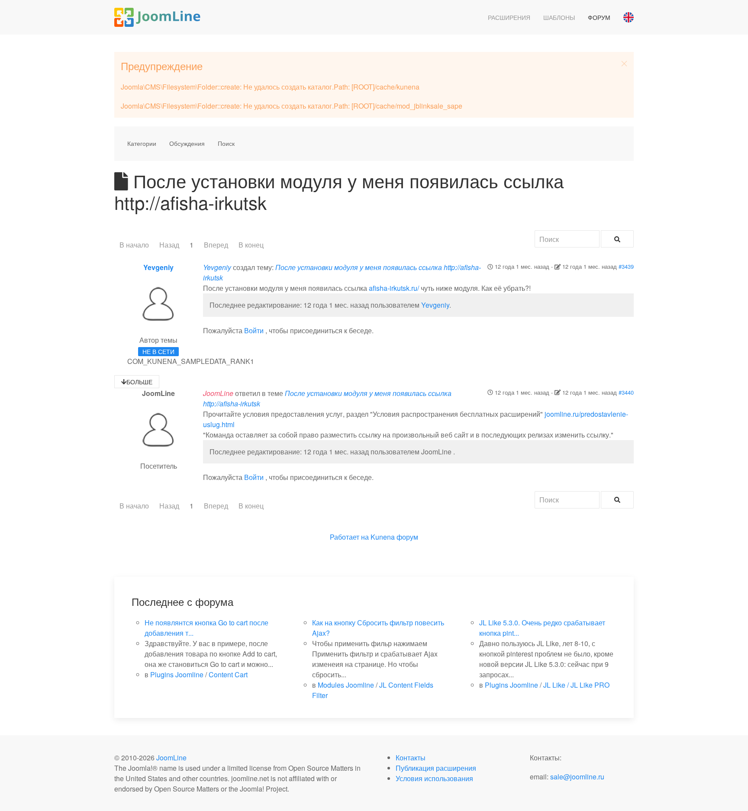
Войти (254, 330)
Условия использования (434, 778)
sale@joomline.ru (577, 777)
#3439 (626, 266)
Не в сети (158, 351)
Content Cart (228, 674)
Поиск (226, 143)
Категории (141, 143)
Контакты (411, 758)
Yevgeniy (158, 267)
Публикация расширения (436, 768)
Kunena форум (394, 537)
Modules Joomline (346, 685)
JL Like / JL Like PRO (576, 685)
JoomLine (171, 758)
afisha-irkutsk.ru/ (394, 288)
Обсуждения (187, 143)
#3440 (626, 392)
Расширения (509, 17)
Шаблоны (559, 17)
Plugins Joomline (176, 674)
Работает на (349, 537)
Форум (599, 17)
